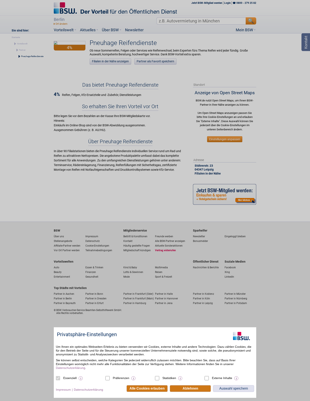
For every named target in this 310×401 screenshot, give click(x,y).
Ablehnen (190, 388)
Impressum (63, 389)
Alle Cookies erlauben (147, 388)
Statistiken (169, 378)
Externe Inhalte (222, 378)
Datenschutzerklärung (70, 368)
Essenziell (70, 378)
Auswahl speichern (233, 388)
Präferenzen (121, 378)
